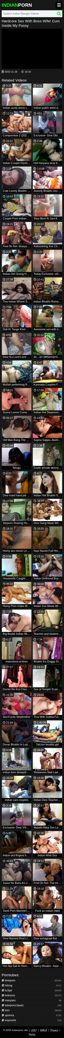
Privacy (54, 1030)
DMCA (43, 1030)
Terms (32, 1034)
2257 (34, 1030)
